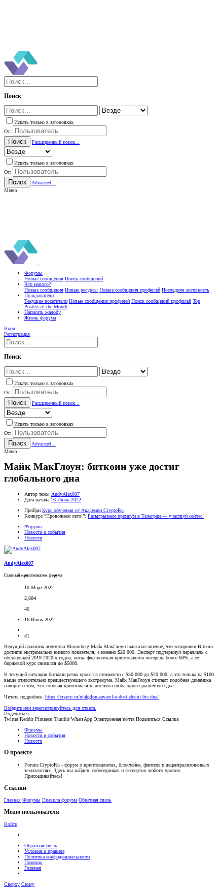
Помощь (33, 862)
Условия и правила (44, 851)
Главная (12, 800)
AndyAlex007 (65, 494)
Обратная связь (95, 800)
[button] (10, 190)
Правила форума (59, 800)
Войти (10, 824)
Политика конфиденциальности (57, 857)
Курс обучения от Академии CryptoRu (83, 510)
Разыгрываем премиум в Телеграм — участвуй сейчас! (146, 516)
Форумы (31, 800)
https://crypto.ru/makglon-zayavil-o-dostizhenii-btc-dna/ (102, 696)
